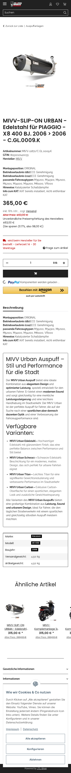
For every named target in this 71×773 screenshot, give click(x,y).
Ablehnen (35, 759)
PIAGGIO (36, 536)
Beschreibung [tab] (13, 308)
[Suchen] (65, 13)
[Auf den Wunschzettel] (60, 45)
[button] (50, 4)
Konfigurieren (35, 749)
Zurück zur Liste (14, 26)
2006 (34, 549)
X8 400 (35, 543)
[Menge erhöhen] (64, 263)
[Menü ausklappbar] (5, 2)
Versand (31, 211)
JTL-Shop (42, 768)
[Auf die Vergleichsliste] (51, 45)
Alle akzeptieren (35, 738)
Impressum (12, 729)
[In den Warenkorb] (6, 36)
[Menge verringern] (7, 263)
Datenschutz (30, 729)
